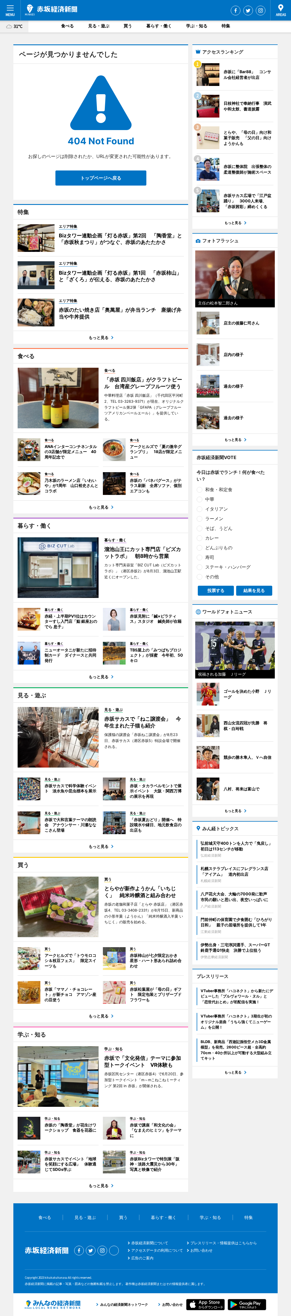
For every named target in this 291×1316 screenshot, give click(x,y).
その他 (212, 576)
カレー (212, 537)
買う (128, 25)
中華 (209, 499)
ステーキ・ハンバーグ (228, 566)
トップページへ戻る (100, 178)
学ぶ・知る (196, 25)
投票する (216, 590)
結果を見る (254, 590)
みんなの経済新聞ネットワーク (52, 1304)
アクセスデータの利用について (157, 1250)
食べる (67, 25)
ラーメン (214, 518)
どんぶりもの (218, 547)
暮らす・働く (159, 25)
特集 (226, 25)
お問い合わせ (201, 1250)
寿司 (209, 557)
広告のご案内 (142, 1258)
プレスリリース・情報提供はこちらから (223, 1243)
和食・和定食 (218, 489)
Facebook (235, 10)
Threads (114, 1250)
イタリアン (216, 508)
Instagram (260, 10)
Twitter (248, 10)
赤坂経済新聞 (51, 10)
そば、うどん (218, 528)
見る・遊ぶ (98, 25)
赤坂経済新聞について (149, 1243)
